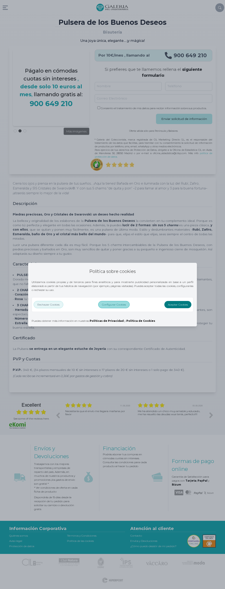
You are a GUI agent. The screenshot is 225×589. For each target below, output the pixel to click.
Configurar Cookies (114, 304)
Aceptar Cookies (178, 304)
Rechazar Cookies (48, 304)
